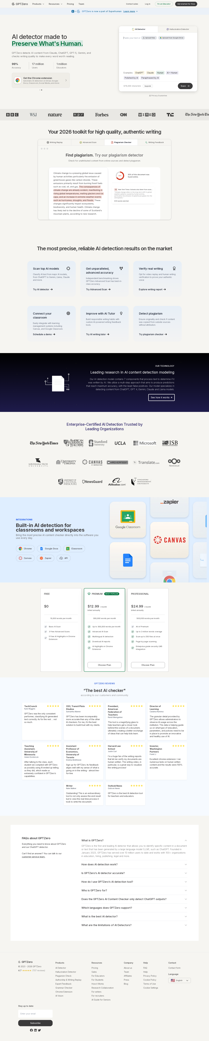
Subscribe (35, 1023)
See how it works (160, 397)
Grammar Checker (63, 988)
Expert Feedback (63, 984)
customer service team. (33, 856)
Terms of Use (149, 984)
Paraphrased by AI (150, 78)
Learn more (129, 11)
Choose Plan (104, 665)
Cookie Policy (149, 980)
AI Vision (59, 996)
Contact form (174, 968)
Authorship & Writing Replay (68, 980)
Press (126, 980)
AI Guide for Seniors (101, 1000)
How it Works (98, 984)
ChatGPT (139, 72)
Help (145, 972)
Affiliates (128, 976)
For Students (97, 980)
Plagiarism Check (63, 976)
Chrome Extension (63, 992)
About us (128, 968)
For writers (96, 992)
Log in (147, 4)
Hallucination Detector (65, 972)
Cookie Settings (150, 988)
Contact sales (132, 4)
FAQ (145, 968)
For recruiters (98, 996)
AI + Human (172, 72)
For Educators (98, 976)
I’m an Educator (164, 4)
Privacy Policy (150, 976)
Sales (94, 972)
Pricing (70, 4)
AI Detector (60, 968)
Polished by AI (131, 78)
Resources (54, 4)
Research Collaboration (103, 988)
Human (160, 72)
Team (81, 4)
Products (36, 4)
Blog (126, 984)
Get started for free (186, 4)
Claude (150, 72)
